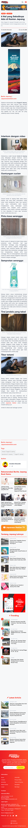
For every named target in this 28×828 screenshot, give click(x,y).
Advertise (3, 782)
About (2, 777)
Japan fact (9, 13)
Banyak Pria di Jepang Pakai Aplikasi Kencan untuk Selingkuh (19, 504)
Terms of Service (19, 782)
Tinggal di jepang (18, 454)
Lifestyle (3, 13)
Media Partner (4, 784)
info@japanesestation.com (10, 799)
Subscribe (20, 767)
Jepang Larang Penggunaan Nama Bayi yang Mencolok (7, 488)
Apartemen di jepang (7, 454)
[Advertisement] (14, 424)
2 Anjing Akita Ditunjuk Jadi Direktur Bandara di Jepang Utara (7, 519)
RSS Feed (17, 787)
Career (2, 787)
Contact (3, 779)
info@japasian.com (8, 812)
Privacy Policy (18, 779)
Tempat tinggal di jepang (8, 451)
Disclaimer (17, 784)
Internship (17, 777)
